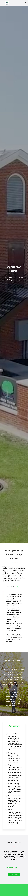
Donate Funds (14, 874)
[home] (6, 2)
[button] (26, 2)
